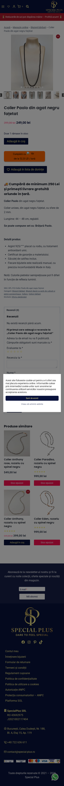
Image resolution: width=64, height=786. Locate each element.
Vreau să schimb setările (32, 404)
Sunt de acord (32, 398)
